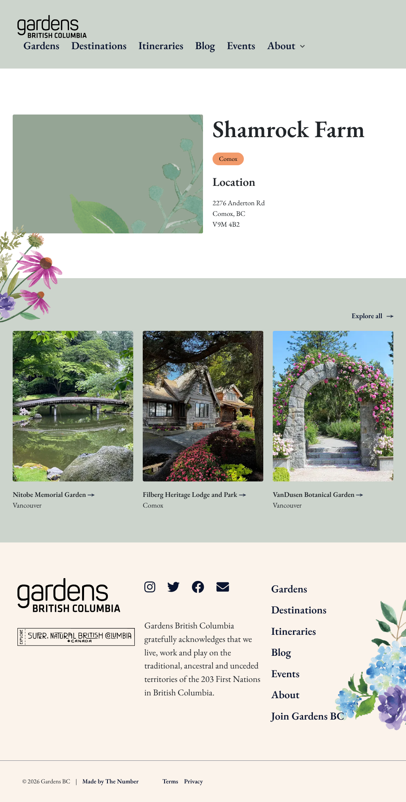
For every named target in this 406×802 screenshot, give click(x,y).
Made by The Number (110, 781)
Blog (205, 46)
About (281, 46)
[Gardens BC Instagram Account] (149, 587)
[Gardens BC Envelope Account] (222, 587)
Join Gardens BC (307, 716)
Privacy (193, 781)
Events (241, 46)
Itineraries (160, 46)
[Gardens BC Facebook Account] (198, 587)
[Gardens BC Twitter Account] (173, 587)
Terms (170, 781)
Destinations (98, 46)
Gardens (41, 46)
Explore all (368, 316)
